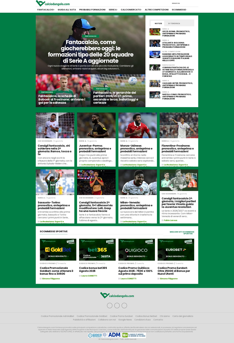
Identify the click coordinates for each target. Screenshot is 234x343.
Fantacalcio (45, 9)
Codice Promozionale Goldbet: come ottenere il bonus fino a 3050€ (56, 271)
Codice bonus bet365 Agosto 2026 (93, 269)
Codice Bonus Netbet (146, 316)
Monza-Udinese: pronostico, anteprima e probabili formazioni (136, 148)
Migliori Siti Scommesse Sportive (182, 233)
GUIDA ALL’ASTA (67, 9)
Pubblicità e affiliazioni (84, 319)
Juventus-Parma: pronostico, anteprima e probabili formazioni (95, 148)
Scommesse (179, 9)
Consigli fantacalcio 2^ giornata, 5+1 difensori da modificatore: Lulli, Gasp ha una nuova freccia (96, 206)
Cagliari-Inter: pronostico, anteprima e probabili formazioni (177, 85)
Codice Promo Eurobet (121, 316)
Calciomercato (131, 9)
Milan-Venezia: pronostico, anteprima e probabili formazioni (136, 205)
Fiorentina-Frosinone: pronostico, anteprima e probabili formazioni (178, 148)
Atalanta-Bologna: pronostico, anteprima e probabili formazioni (175, 44)
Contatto (158, 319)
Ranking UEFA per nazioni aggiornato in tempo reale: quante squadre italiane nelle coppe (177, 57)
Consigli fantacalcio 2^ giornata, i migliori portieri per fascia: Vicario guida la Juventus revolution (179, 202)
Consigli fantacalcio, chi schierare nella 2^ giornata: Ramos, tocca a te (55, 150)
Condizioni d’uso (142, 319)
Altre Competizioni (157, 9)
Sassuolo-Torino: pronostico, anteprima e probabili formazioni (54, 205)
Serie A (113, 9)
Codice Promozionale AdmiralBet (57, 316)
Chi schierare (45, 141)
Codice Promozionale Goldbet (92, 316)
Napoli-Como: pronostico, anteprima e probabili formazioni (176, 96)
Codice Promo (48, 263)
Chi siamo (165, 316)
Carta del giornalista (182, 316)
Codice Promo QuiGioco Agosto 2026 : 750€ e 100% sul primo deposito (135, 271)
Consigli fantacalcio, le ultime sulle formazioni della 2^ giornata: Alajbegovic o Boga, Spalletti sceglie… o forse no (178, 71)
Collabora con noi (107, 319)
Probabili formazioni (92, 9)
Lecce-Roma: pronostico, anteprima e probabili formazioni (176, 33)
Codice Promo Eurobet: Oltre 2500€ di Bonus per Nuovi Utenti (174, 271)
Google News (125, 319)
